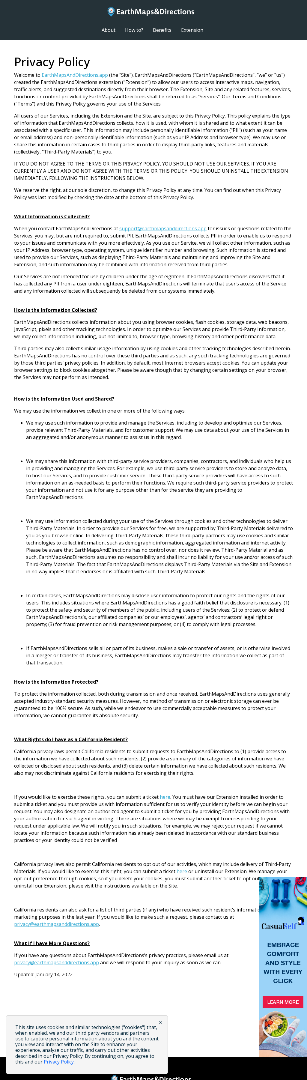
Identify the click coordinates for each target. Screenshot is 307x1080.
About (108, 30)
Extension (192, 30)
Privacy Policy (59, 1061)
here (165, 797)
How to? (134, 30)
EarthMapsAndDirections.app (75, 75)
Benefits (162, 30)
